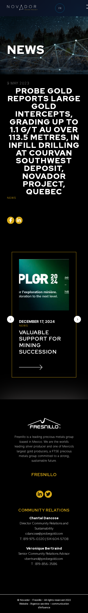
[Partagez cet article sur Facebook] (10, 220)
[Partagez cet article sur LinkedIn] (19, 220)
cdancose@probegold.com (44, 533)
